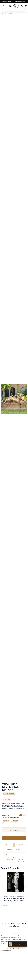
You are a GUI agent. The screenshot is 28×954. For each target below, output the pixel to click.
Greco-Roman (17, 13)
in (20, 815)
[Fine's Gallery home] (14, 5)
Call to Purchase (15, 838)
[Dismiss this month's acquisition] (26, 943)
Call (8, 844)
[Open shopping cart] (25, 5)
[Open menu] (3, 5)
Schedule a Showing (14, 849)
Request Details (21, 845)
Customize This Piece (15, 854)
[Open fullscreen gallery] (14, 399)
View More (5, 905)
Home (2, 13)
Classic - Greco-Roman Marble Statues (14, 896)
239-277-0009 (21, 861)
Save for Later (15, 857)
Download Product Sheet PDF (15, 859)
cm (24, 815)
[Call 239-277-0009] (22, 5)
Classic (10, 13)
